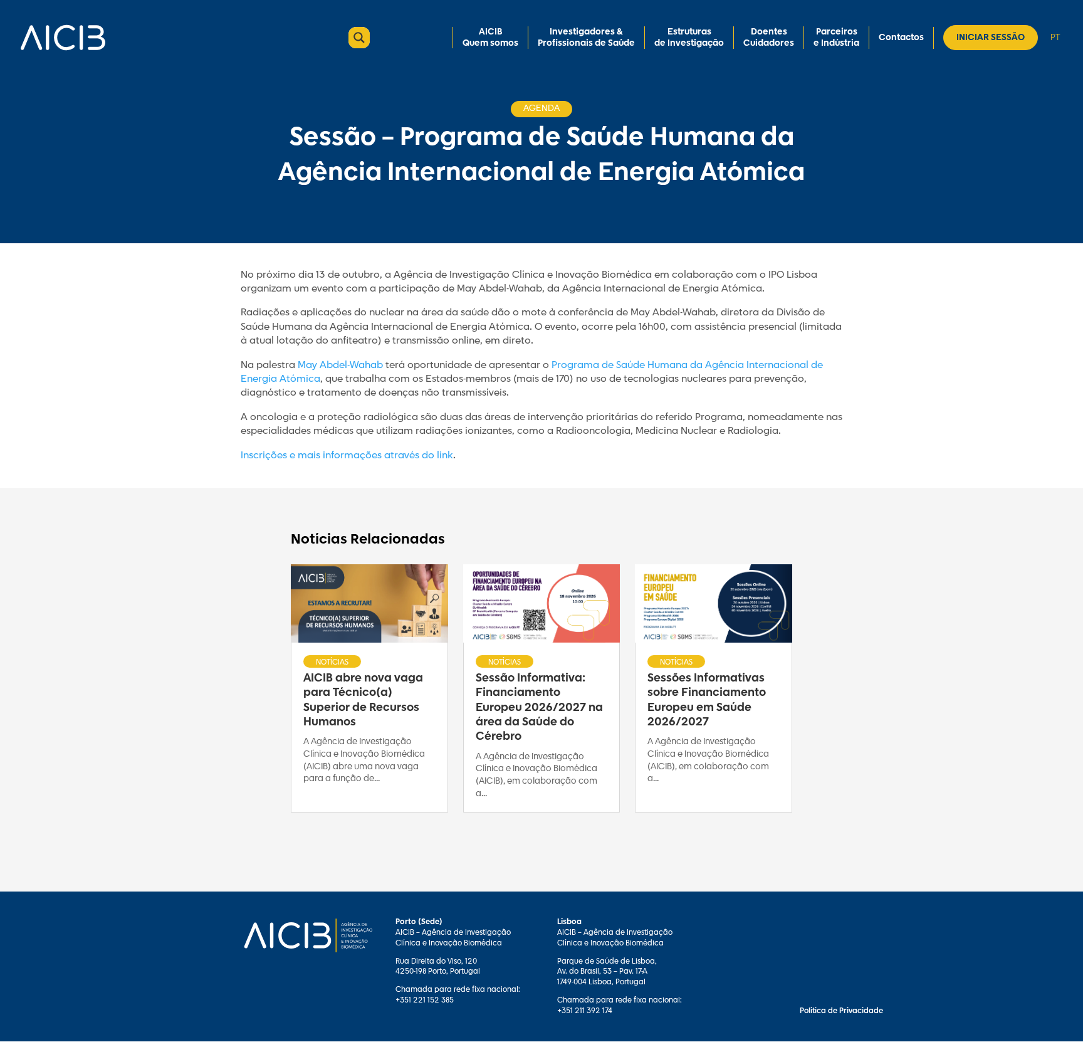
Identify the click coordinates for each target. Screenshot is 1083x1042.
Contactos (901, 37)
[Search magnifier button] (359, 37)
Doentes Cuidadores (768, 37)
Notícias (332, 662)
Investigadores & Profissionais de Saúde (586, 37)
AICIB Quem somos (490, 37)
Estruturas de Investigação (689, 37)
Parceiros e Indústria (836, 37)
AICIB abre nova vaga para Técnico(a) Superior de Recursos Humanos (363, 700)
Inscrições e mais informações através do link (347, 455)
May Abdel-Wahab (340, 365)
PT (1055, 37)
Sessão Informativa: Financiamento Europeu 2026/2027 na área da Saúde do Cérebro (539, 708)
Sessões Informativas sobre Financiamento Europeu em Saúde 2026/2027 (706, 700)
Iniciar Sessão (990, 37)
